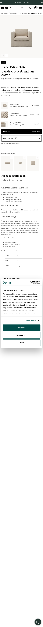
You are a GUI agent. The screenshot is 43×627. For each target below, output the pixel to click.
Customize (20, 335)
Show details (30, 320)
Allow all (21, 328)
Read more (5, 96)
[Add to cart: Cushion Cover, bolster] (11, 157)
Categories (13, 13)
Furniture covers (24, 13)
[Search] (30, 8)
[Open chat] (38, 622)
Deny (21, 343)
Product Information (13, 175)
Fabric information (12, 180)
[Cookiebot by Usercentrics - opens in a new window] (30, 282)
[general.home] (4, 8)
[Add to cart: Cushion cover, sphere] (24, 157)
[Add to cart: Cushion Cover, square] (37, 157)
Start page (4, 13)
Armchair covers (36, 13)
